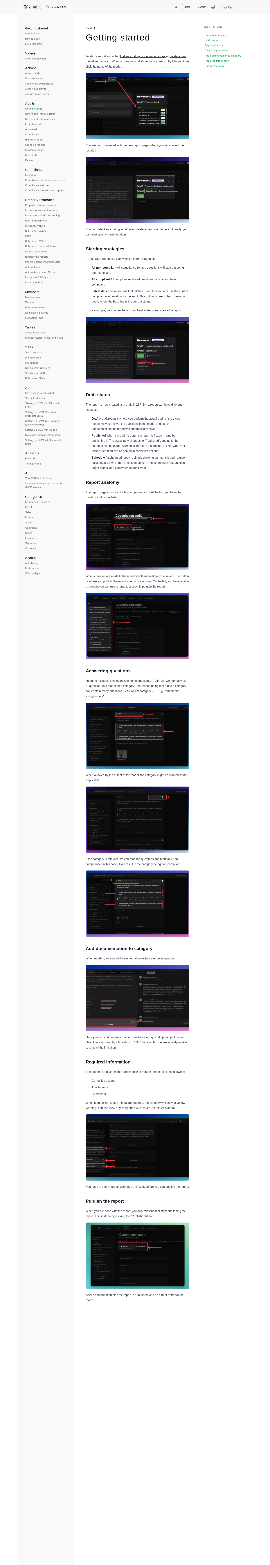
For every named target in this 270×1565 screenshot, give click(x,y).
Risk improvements (36, 220)
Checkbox (31, 507)
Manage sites (33, 357)
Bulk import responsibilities (40, 246)
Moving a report (34, 149)
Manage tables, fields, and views (44, 337)
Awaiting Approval (35, 88)
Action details (33, 73)
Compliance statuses (37, 185)
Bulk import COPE (35, 241)
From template (33, 124)
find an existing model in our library (142, 56)
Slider (28, 522)
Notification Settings (36, 312)
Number (30, 517)
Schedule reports (35, 144)
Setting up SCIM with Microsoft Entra (43, 442)
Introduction (32, 33)
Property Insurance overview (41, 205)
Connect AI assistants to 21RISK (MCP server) (44, 485)
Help (175, 7)
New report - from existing (40, 113)
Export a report (34, 139)
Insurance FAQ (34, 282)
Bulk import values (35, 230)
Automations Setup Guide (40, 272)
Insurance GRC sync (37, 277)
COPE (28, 236)
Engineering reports (36, 256)
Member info (32, 297)
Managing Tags (34, 317)
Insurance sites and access (41, 210)
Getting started (33, 108)
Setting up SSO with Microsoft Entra (42, 405)
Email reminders (34, 78)
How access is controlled (39, 392)
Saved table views (35, 332)
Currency (30, 548)
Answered (31, 129)
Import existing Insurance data (42, 261)
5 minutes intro (33, 43)
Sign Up (227, 7)
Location (30, 538)
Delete (29, 160)
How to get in (32, 38)
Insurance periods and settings (43, 215)
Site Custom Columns (37, 367)
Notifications (32, 568)
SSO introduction (35, 398)
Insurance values (35, 225)
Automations (32, 266)
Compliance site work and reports (44, 190)
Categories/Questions (37, 501)
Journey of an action (37, 93)
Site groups (31, 362)
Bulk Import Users (35, 307)
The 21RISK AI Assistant (39, 478)
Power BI (30, 458)
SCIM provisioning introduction (43, 434)
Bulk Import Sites (35, 378)
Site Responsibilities (36, 373)
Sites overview (33, 352)
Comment (31, 527)
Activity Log (31, 563)
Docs (187, 7)
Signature (30, 543)
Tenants (29, 302)
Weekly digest (33, 573)
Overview (30, 174)
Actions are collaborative (39, 83)
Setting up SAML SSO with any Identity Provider (43, 422)
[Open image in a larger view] (137, 106)
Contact (202, 7)
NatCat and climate (36, 251)
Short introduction (35, 58)
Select (28, 512)
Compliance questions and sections (45, 180)
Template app (33, 463)
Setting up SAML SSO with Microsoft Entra (40, 414)
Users (28, 532)
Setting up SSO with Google (41, 429)
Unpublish (31, 155)
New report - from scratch (40, 118)
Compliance (32, 134)
